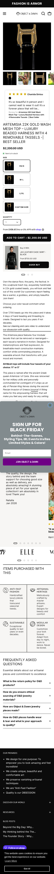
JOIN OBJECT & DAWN (27, 462)
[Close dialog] (50, 405)
